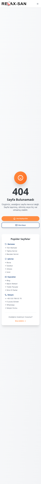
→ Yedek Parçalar (11, 287)
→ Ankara (8, 269)
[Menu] (37, 4)
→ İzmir (7, 272)
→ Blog (7, 280)
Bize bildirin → (20, 321)
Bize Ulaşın (22, 225)
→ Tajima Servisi (11, 251)
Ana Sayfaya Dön (22, 218)
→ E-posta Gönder (12, 302)
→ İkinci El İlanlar (11, 290)
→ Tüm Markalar (11, 248)
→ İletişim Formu (11, 308)
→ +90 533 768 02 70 (13, 298)
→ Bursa (8, 263)
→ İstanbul (9, 266)
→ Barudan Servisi (11, 254)
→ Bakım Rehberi (11, 284)
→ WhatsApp (10, 305)
